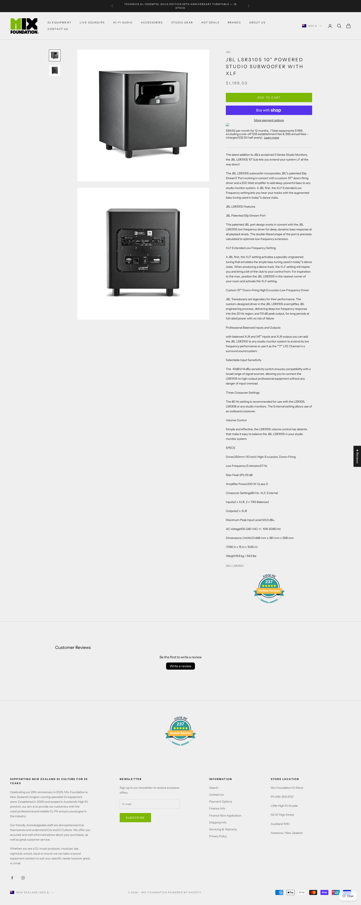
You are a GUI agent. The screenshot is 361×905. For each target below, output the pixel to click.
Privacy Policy (218, 836)
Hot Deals (210, 22)
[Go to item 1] (55, 55)
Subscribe (135, 817)
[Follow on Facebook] (12, 878)
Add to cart (269, 97)
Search (213, 788)
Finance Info (217, 808)
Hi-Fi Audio (122, 22)
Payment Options (220, 801)
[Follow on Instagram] (23, 878)
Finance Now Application (225, 815)
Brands (234, 22)
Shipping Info (217, 822)
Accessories (152, 22)
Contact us (58, 29)
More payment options (269, 120)
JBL (228, 52)
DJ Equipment (59, 22)
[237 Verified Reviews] (269, 605)
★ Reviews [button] (357, 456)
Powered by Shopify (184, 892)
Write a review (180, 666)
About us (257, 22)
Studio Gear (182, 22)
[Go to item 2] (55, 70)
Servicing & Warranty (223, 829)
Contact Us (216, 795)
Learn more (271, 137)
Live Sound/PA (92, 22)
